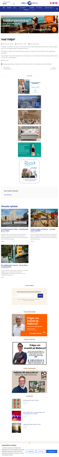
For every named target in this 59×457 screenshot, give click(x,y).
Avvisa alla (41, 451)
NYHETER (9, 8)
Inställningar (31, 451)
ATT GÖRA (39, 8)
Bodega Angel (6, 64)
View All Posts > (8, 194)
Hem (4, 8)
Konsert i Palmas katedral (34, 64)
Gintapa (13, 64)
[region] (29, 450)
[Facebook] (53, 3)
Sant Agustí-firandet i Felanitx (31, 400)
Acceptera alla (51, 451)
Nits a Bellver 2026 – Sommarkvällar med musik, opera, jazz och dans (34, 413)
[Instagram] (56, 3)
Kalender (31, 8)
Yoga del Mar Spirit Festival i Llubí (32, 424)
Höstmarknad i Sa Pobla (21, 64)
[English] (32, 10)
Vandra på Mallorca (47, 64)
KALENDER (29, 396)
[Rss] (51, 3)
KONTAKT (26, 10)
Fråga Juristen (29, 339)
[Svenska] (34, 10)
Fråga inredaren (29, 368)
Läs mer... (25, 403)
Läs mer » (3, 241)
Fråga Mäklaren (29, 312)
